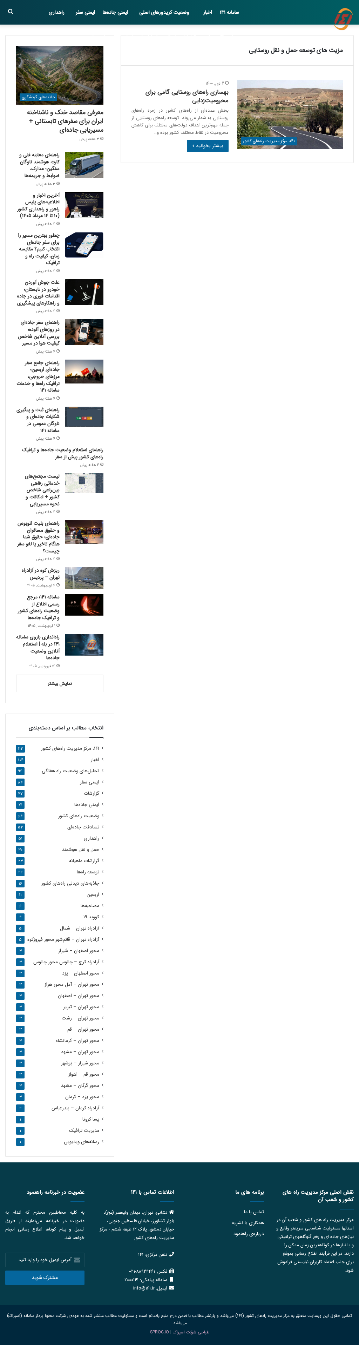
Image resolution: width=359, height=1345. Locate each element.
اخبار (207, 12)
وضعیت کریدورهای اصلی (164, 12)
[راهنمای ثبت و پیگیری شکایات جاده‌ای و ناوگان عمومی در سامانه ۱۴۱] (84, 417)
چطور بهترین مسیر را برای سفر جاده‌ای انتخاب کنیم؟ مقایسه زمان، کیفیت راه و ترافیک (39, 249)
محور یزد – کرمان (82, 1097)
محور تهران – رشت (80, 1018)
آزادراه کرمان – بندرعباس (75, 1108)
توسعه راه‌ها (88, 872)
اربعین (93, 894)
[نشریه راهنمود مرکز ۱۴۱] (343, 19)
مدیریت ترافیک (84, 1130)
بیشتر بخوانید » (207, 146)
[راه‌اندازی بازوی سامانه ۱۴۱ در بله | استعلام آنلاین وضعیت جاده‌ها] (84, 645)
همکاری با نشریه (248, 1223)
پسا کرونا (90, 1119)
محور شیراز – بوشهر (80, 1063)
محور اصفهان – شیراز (78, 950)
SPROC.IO (159, 1332)
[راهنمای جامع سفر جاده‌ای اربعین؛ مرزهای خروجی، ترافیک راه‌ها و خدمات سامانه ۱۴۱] (84, 372)
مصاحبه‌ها (102, 37)
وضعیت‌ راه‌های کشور (78, 816)
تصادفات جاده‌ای (83, 827)
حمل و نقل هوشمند (220, 37)
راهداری (57, 12)
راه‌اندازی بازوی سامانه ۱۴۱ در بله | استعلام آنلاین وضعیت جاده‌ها (38, 647)
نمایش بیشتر (60, 683)
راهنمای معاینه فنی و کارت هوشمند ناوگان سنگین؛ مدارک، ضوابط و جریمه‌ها (39, 165)
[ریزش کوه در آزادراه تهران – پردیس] (84, 578)
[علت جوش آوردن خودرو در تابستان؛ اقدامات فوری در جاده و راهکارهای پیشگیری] (84, 292)
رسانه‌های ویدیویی (81, 1142)
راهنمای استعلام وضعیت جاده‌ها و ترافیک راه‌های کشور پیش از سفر (62, 453)
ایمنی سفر (85, 12)
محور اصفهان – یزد (80, 973)
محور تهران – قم (83, 1029)
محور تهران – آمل (72, 984)
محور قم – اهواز (83, 1074)
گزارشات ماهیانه (180, 37)
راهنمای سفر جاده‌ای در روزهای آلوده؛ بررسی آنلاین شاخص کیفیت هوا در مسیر (39, 333)
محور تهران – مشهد (80, 1052)
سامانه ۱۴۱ (229, 12)
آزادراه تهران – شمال (79, 928)
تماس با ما (254, 1212)
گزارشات (91, 793)
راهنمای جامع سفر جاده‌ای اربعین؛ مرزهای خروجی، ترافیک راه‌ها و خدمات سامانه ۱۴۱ (38, 376)
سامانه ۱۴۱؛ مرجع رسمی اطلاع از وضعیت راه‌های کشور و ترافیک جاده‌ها (39, 607)
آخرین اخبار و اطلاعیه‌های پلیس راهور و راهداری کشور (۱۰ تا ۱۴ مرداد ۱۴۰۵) (38, 205)
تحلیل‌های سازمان (140, 37)
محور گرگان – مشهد (80, 1085)
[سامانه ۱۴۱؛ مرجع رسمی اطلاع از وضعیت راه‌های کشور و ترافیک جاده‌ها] (84, 605)
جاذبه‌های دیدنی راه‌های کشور (70, 883)
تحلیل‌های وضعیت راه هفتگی (70, 771)
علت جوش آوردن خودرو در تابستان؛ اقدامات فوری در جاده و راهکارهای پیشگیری (38, 292)
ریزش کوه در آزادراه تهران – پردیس (41, 573)
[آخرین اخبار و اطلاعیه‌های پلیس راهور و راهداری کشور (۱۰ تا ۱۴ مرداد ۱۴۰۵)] (84, 205)
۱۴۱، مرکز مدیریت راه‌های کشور (70, 748)
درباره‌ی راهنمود (248, 1234)
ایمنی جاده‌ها (115, 12)
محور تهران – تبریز (81, 1007)
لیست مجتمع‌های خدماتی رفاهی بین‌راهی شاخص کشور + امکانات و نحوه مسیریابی (42, 489)
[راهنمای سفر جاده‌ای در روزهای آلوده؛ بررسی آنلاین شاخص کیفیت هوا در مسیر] (84, 332)
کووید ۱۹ (91, 917)
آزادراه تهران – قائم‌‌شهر (63, 939)
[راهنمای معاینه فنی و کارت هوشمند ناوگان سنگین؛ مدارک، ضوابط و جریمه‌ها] (84, 164)
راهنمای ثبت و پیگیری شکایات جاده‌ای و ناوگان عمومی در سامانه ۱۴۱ (38, 420)
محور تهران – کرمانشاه (77, 1040)
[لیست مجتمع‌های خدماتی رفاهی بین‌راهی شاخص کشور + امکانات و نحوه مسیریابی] (84, 483)
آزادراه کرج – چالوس (66, 962)
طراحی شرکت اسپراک (191, 1332)
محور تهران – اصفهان (78, 995)
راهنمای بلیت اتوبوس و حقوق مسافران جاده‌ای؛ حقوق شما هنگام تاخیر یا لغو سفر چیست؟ (38, 537)
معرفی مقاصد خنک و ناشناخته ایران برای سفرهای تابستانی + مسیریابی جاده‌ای (65, 121)
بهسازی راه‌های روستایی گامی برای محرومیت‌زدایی (187, 96)
